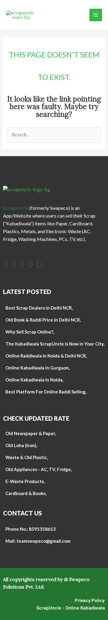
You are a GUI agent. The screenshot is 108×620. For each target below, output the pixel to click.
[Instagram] (13, 264)
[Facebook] (5, 264)
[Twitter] (39, 264)
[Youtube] (22, 264)
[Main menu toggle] (95, 15)
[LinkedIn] (30, 264)
